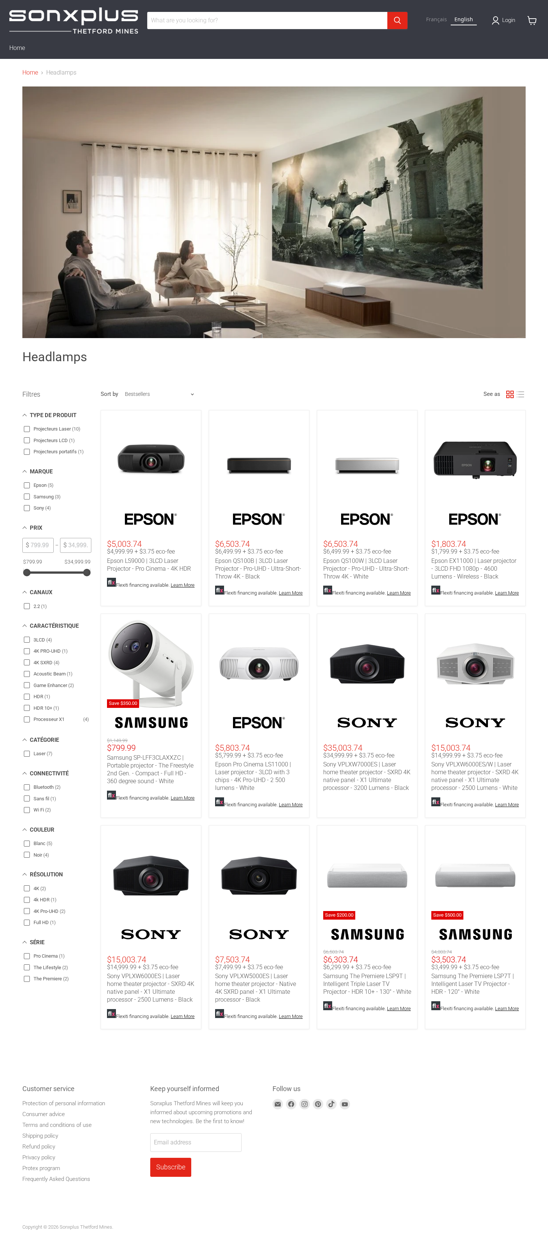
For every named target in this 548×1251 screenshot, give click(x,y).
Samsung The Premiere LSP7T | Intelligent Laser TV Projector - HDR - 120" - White (472, 984)
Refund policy (38, 1146)
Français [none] (436, 19)
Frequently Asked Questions (56, 1179)
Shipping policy (40, 1135)
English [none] (463, 19)
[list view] (520, 394)
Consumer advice (43, 1114)
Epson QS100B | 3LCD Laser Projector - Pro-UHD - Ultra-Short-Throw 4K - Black (258, 568)
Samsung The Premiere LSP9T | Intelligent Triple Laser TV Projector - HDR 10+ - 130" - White (367, 984)
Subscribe (170, 1167)
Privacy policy (38, 1157)
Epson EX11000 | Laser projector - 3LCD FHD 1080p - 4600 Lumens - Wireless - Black (473, 568)
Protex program (41, 1168)
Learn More (183, 585)
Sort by (109, 394)
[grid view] (510, 394)
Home (17, 47)
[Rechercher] (397, 20)
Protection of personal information (63, 1103)
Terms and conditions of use (57, 1125)
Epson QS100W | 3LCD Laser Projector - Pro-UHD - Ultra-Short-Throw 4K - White (366, 568)
